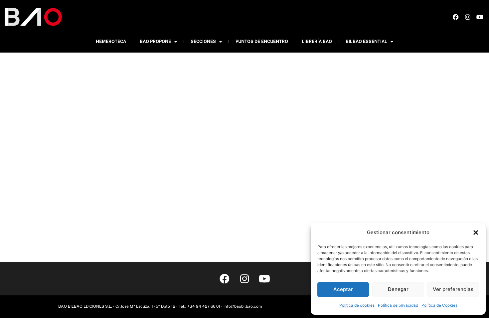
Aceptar (343, 289)
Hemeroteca (111, 41)
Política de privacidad (398, 305)
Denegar (398, 289)
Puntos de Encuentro (262, 41)
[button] (475, 232)
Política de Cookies (439, 305)
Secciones (203, 41)
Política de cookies (357, 305)
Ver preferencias (453, 289)
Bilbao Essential (366, 41)
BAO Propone (155, 41)
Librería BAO (317, 41)
